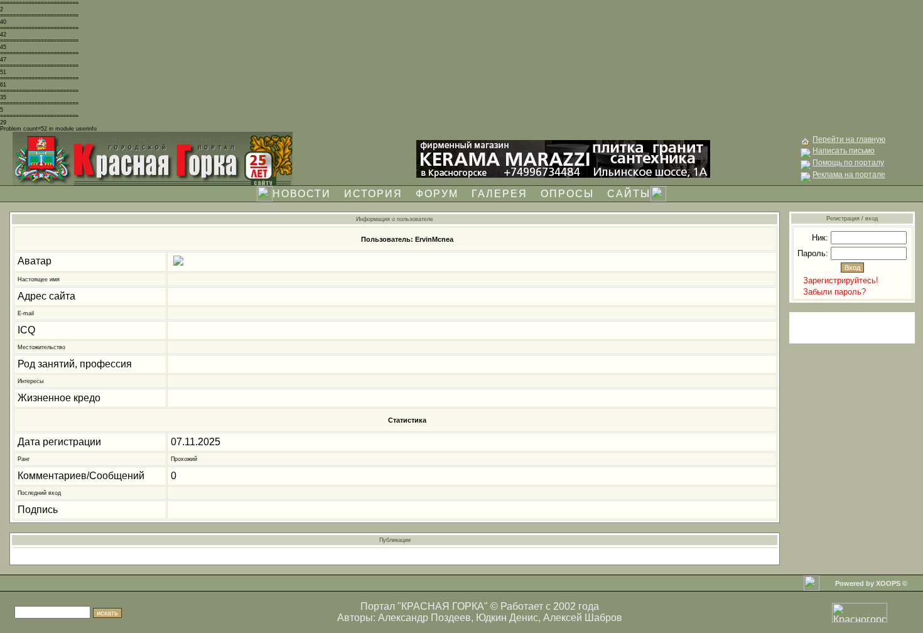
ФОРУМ (437, 193)
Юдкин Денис (507, 617)
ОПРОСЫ (567, 193)
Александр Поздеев (424, 617)
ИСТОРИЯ (373, 193)
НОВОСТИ (302, 193)
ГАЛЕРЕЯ (499, 193)
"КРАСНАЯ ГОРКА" (442, 606)
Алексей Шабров (582, 617)
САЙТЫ (628, 193)
